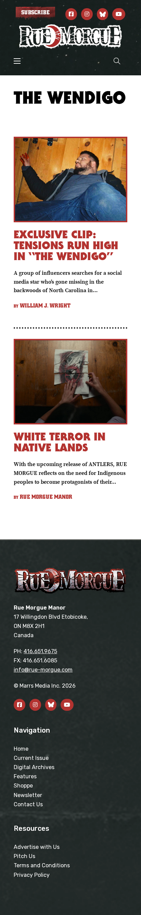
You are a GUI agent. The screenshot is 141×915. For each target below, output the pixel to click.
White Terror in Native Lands (59, 442)
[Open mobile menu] (17, 61)
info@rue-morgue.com (43, 669)
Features (25, 776)
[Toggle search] (117, 61)
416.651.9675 (40, 651)
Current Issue (31, 758)
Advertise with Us (37, 847)
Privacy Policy (32, 875)
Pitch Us (24, 856)
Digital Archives (34, 767)
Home (21, 749)
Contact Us (28, 804)
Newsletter (28, 795)
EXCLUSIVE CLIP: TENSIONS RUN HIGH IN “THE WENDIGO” (66, 245)
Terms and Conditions (42, 865)
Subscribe (35, 13)
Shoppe (23, 785)
